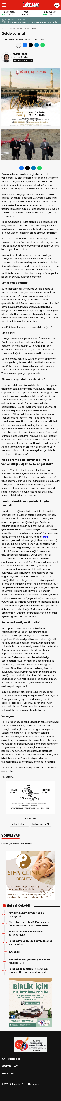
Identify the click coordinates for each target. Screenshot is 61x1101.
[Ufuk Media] (31, 5)
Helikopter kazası (19, 824)
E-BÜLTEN (7, 1073)
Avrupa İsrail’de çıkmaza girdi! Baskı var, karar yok (29, 961)
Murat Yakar (20, 53)
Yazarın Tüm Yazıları (23, 60)
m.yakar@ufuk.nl (20, 57)
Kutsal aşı (14, 951)
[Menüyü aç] (4, 5)
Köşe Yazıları (16, 28)
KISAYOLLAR (9, 1066)
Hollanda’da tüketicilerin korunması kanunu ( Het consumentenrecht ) (29, 970)
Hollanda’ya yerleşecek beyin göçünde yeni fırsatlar (30, 942)
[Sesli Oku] (18, 45)
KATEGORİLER (10, 1059)
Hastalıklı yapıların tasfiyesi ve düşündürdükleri (26, 933)
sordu (44, 536)
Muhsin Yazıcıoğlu (41, 824)
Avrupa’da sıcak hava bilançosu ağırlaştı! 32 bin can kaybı (33, 22)
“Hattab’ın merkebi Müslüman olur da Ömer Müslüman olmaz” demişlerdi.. (30, 924)
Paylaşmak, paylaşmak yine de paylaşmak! (26, 914)
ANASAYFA (5, 28)
